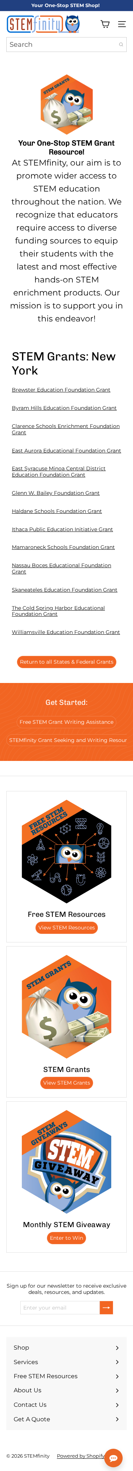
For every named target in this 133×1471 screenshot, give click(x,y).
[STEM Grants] (66, 1007)
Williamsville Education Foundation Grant (66, 632)
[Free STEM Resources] (66, 851)
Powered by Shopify (81, 1456)
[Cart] (104, 24)
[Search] (121, 44)
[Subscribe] (106, 1307)
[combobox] (66, 44)
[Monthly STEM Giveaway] (66, 1162)
